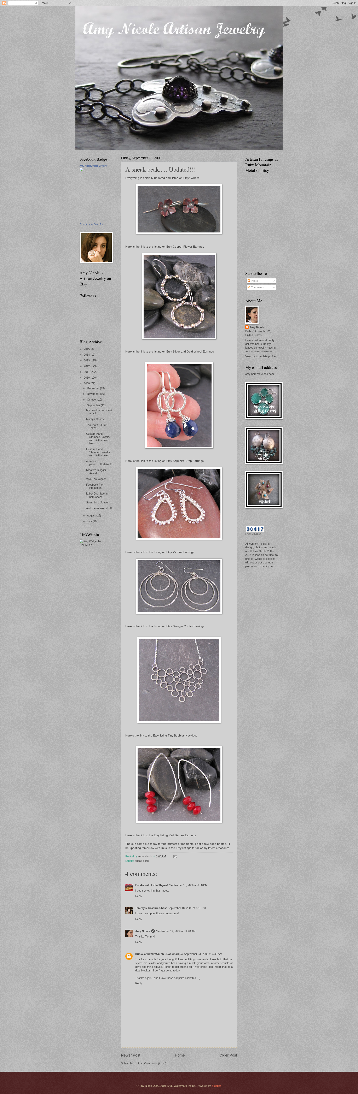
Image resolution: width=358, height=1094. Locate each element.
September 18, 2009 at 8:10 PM (187, 908)
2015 (87, 349)
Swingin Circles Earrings (188, 626)
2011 (87, 371)
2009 (87, 383)
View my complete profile (260, 356)
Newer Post (130, 1055)
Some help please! (97, 502)
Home (180, 1055)
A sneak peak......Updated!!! (99, 463)
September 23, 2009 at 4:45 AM (203, 954)
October (92, 399)
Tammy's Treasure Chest (151, 908)
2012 (87, 366)
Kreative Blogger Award (96, 471)
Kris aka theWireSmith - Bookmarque (159, 954)
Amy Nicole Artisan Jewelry (93, 166)
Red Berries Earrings (182, 835)
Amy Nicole (142, 931)
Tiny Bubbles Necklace (182, 735)
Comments (257, 287)
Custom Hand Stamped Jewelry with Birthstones (98, 452)
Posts (254, 280)
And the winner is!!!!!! (99, 508)
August (91, 515)
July (90, 521)
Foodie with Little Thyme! (151, 885)
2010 (87, 377)
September (94, 405)
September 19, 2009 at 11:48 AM (176, 931)
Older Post (228, 1055)
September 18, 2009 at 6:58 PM (188, 885)
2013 (87, 360)
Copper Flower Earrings (188, 246)
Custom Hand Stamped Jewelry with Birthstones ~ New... (98, 438)
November (93, 393)
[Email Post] (175, 856)
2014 (87, 354)
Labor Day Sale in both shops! (97, 495)
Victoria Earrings (183, 552)
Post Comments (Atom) (152, 1063)
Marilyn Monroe (95, 419)
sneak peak (142, 860)
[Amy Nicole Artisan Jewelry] (92, 220)
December (93, 388)
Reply (138, 896)
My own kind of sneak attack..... (99, 412)
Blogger (216, 1085)
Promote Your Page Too (91, 224)
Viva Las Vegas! (96, 478)
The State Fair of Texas (96, 426)
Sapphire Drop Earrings (188, 460)
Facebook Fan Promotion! (94, 486)
